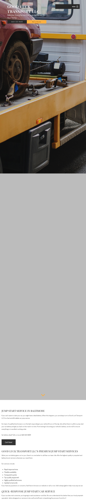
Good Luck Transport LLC (23, 9)
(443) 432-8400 (17, 22)
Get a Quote (36, 22)
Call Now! (8, 442)
